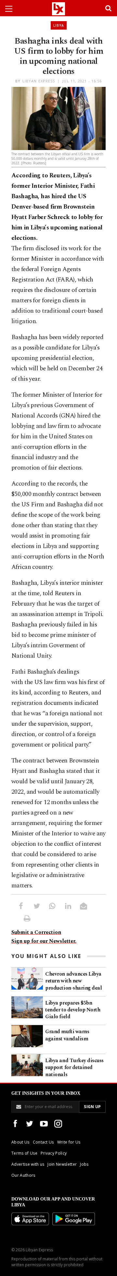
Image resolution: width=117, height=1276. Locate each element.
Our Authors (23, 1175)
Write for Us (69, 1142)
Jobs (84, 1164)
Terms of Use (24, 1153)
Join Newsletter (62, 1164)
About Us (20, 1142)
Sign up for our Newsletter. (43, 941)
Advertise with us (27, 1164)
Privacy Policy (54, 1153)
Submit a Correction (36, 932)
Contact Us (43, 1142)
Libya (58, 25)
